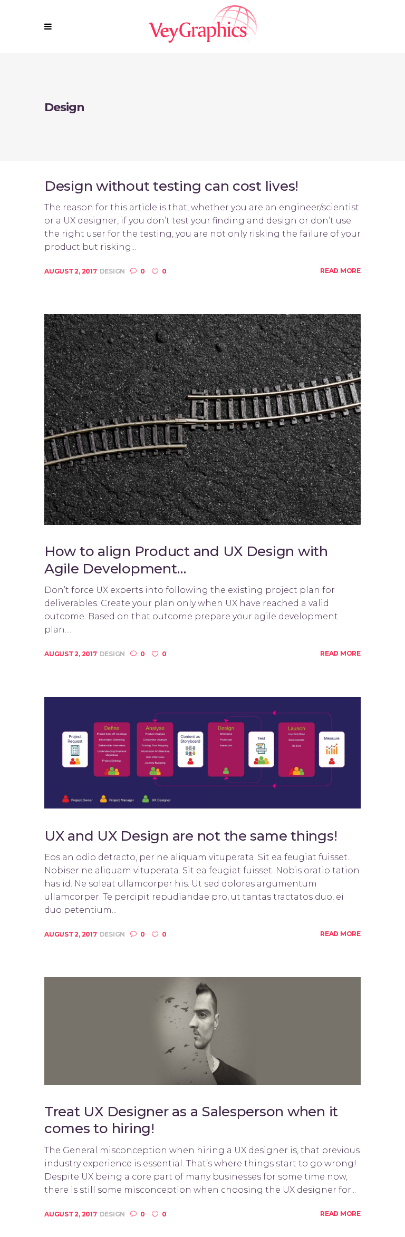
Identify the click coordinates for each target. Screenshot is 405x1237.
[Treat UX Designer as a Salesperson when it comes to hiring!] (202, 1031)
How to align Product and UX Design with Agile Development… (186, 560)
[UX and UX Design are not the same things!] (202, 752)
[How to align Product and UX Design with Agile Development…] (202, 419)
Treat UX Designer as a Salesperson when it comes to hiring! (191, 1120)
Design (113, 271)
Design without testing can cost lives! (171, 186)
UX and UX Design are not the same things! (190, 835)
